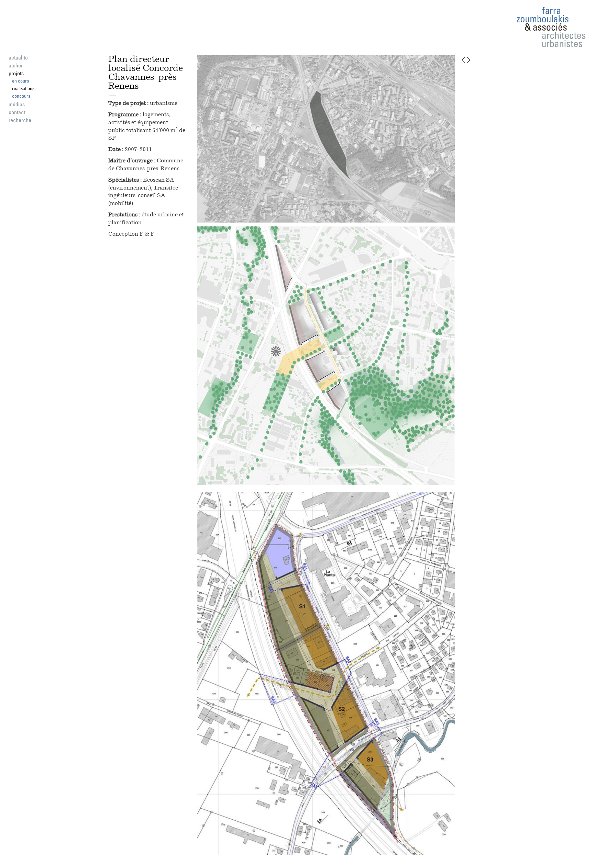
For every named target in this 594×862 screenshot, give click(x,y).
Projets (16, 73)
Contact (17, 112)
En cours (20, 80)
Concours (21, 96)
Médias (17, 104)
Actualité (18, 57)
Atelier (16, 65)
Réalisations (23, 88)
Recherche (20, 120)
